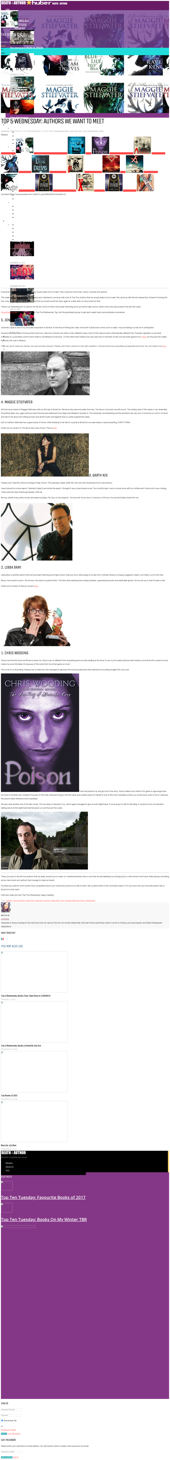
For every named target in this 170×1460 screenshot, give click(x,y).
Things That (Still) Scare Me (25, 70)
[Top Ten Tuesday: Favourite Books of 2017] (6, 1190)
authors (9, 900)
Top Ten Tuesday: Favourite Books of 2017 (43, 1197)
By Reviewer (15, 128)
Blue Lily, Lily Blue (8, 1145)
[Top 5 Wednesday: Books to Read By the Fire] (34, 1042)
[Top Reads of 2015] (34, 1091)
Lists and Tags (76, 131)
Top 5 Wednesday (90, 131)
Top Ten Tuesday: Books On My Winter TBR (44, 1219)
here (164, 346)
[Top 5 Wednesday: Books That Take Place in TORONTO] (34, 992)
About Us (10, 1167)
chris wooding (19, 900)
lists (62, 900)
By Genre (13, 147)
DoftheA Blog (20, 28)
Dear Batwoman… (20, 117)
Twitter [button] (13, 1430)
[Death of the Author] (34, 4)
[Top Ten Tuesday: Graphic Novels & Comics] (22, 325)
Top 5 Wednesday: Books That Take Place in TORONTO (26, 995)
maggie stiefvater (72, 900)
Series (3, 46)
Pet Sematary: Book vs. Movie (26, 47)
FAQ (7, 1170)
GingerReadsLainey (9, 312)
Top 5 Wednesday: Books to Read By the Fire (21, 1045)
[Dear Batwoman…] (22, 113)
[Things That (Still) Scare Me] (22, 67)
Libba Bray (55, 900)
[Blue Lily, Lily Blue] (34, 1141)
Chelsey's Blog (20, 24)
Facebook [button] (5, 1430)
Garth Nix (30, 900)
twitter (144, 337)
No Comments (34, 131)
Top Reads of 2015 (9, 1095)
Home (8, 9)
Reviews (9, 124)
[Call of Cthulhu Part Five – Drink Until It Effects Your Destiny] (22, 90)
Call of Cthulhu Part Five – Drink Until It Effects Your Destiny (44, 94)
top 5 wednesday (87, 900)
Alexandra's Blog (22, 20)
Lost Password (13, 1433)
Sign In (16, 1457)
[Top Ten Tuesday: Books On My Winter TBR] (6, 1212)
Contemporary (20, 158)
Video (101, 131)
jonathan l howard (42, 900)
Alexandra (5, 131)
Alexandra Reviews (22, 136)
